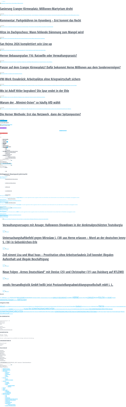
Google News (2, 351)
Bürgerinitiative (54, 306)
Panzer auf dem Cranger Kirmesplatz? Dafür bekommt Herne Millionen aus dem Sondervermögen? (60, 67)
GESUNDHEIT (62, 297)
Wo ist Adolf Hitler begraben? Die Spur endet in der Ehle (34, 90)
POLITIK (4, 143)
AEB (6, 148)
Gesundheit (72, 306)
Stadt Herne (109, 311)
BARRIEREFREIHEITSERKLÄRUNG (11, 151)
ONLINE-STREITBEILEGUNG (10, 202)
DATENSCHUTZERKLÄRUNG (10, 152)
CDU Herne (59, 306)
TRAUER (114, 297)
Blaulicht (30, 306)
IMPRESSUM (7, 153)
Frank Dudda (64, 306)
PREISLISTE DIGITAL (11, 198)
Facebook (1, 350)
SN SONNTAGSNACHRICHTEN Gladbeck (80, 309)
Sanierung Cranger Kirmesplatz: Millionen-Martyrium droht (36, 8)
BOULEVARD (5, 139)
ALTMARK (8, 297)
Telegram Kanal (3, 354)
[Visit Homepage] (6, 124)
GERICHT (55, 297)
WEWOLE (15, 300)
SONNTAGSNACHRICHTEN (11, 311)
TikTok (1, 356)
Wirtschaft (6, 313)
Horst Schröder (107, 306)
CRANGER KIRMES (36, 297)
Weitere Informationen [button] (4, 201)
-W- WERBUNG (3, 297)
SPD (98, 311)
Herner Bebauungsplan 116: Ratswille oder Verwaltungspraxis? (38, 55)
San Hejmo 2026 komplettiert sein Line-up (26, 44)
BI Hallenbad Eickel (24, 306)
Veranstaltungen (116, 311)
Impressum (20, 362)
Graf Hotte (84, 306)
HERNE (76, 297)
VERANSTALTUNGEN (7, 300)
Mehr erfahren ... (4, 120)
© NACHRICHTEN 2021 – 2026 (8, 362)
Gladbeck (79, 306)
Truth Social (2, 357)
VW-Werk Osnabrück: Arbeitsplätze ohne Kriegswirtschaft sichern (40, 79)
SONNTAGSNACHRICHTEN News (86, 311)
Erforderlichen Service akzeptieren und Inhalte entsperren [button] (10, 200)
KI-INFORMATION (8, 154)
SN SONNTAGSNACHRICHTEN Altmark (63, 309)
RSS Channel (2, 353)
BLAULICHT (13, 297)
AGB (6, 171)
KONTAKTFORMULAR (7, 393)
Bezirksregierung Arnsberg (16, 306)
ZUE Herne (11, 313)
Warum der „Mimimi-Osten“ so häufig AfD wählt (30, 102)
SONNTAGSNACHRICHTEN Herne (65, 311)
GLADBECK (69, 297)
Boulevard (37, 306)
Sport (105, 311)
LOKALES (5, 141)
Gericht (68, 306)
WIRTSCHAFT (6, 145)
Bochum (33, 306)
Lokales (11, 309)
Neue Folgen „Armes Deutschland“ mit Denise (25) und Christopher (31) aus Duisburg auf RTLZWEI (63, 272)
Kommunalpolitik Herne (121, 306)
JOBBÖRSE (81, 297)
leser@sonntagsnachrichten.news (6, 329)
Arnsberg (6, 306)
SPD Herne (101, 311)
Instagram (2, 352)
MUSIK (96, 297)
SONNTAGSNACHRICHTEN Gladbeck (46, 311)
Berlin (9, 306)
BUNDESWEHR (28, 297)
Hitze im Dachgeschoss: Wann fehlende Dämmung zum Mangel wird (42, 32)
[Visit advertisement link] (10, 194)
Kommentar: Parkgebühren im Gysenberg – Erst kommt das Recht (40, 20)
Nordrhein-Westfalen (20, 309)
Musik (14, 309)
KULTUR (4, 140)
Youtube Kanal (2, 360)
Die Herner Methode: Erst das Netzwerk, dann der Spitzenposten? (40, 114)
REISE (106, 297)
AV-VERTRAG (7, 175)
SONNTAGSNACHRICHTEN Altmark (30, 311)
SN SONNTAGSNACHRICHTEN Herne (101, 309)
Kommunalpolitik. (113, 306)
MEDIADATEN (7, 155)
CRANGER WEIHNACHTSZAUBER (46, 297)
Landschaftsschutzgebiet (4, 309)
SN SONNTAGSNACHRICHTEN (41, 308)
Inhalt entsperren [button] (3, 199)
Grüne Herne (88, 306)
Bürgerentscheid (47, 306)
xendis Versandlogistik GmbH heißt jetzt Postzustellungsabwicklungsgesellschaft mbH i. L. (58, 284)
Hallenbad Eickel (94, 306)
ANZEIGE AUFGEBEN (4, 133)
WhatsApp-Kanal (3, 358)
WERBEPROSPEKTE (6, 368)
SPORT (4, 155)
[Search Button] (11, 160)
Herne (101, 306)
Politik (26, 309)
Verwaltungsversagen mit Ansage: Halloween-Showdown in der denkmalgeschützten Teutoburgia (63, 225)
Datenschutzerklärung (27, 362)
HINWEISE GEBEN (3, 128)
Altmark (2, 306)
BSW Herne (42, 306)
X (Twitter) (2, 359)
